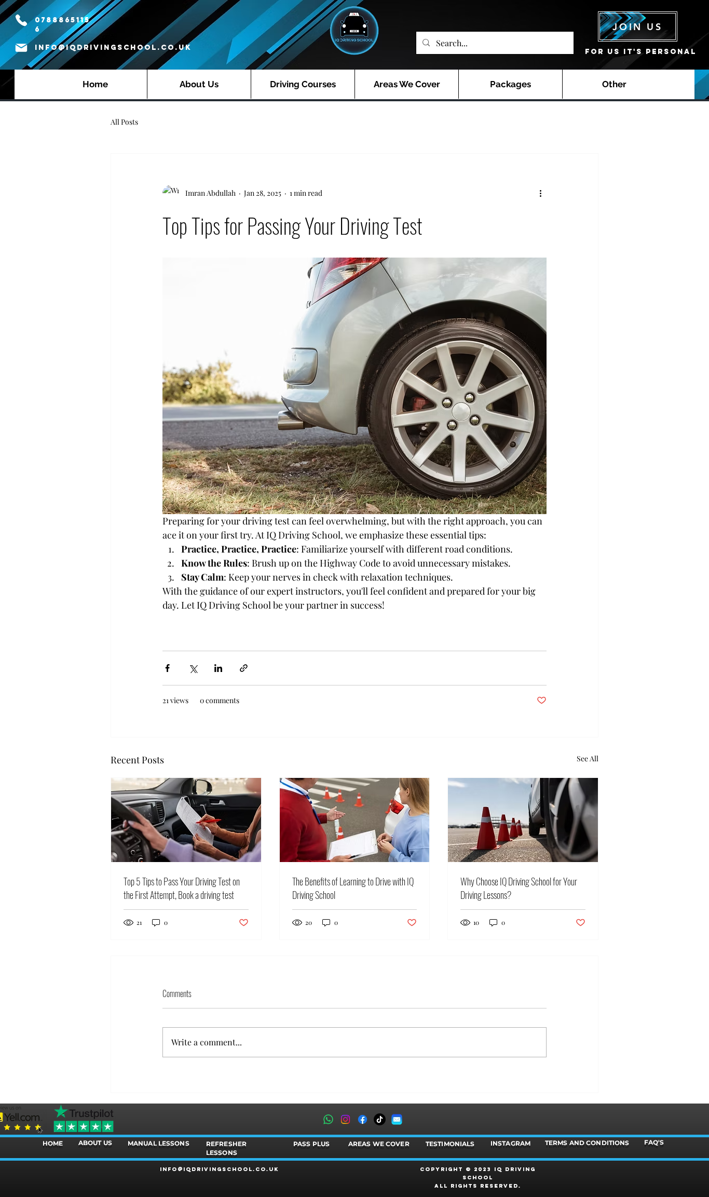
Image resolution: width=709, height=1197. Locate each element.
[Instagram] (345, 1119)
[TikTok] (380, 1119)
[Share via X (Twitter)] (193, 668)
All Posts (124, 122)
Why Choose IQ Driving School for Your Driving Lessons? (518, 888)
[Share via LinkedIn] (218, 668)
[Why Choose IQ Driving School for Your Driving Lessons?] (523, 820)
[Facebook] (363, 1119)
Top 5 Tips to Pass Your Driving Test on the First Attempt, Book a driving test (182, 888)
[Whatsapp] (328, 1119)
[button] (302, 84)
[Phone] (21, 20)
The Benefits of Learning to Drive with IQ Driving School (353, 888)
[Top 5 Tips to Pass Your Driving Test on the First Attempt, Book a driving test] (186, 820)
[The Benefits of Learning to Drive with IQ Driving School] (355, 820)
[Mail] (21, 48)
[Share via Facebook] (167, 668)
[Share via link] (244, 668)
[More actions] (540, 193)
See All (587, 758)
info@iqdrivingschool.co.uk (113, 47)
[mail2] (397, 1119)
